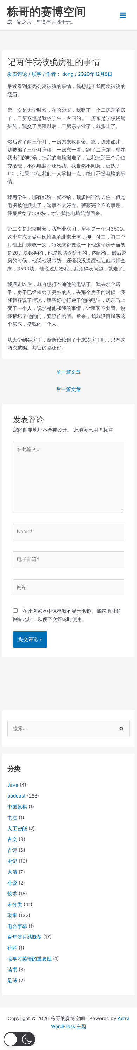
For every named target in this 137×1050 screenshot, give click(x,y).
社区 (12, 948)
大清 (12, 872)
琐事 (36, 74)
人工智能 (17, 828)
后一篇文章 (68, 389)
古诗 (12, 850)
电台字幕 (17, 926)
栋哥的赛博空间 (46, 11)
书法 (12, 817)
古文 (12, 839)
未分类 (14, 904)
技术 (12, 893)
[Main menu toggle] (123, 15)
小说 (12, 883)
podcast (16, 796)
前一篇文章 (68, 372)
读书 (12, 969)
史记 (12, 861)
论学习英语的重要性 (29, 959)
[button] (19, 1039)
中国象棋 (17, 807)
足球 (12, 980)
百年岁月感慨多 (24, 937)
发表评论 (17, 74)
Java (12, 785)
